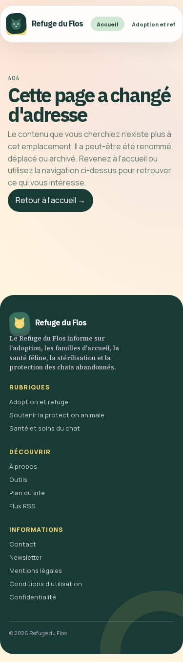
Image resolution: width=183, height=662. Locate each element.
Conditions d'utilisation (45, 583)
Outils (18, 479)
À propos (23, 466)
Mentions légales (35, 570)
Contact (22, 544)
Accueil (108, 24)
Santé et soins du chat (44, 428)
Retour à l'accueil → (50, 200)
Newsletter (25, 557)
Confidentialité (32, 597)
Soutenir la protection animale (56, 415)
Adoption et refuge (38, 401)
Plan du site (27, 492)
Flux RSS (22, 506)
